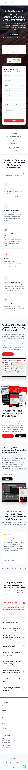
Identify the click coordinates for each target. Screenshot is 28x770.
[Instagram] (14, 762)
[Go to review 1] (3, 568)
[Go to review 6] (15, 568)
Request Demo (8, 436)
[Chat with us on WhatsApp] (24, 766)
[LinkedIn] (6, 762)
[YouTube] (17, 762)
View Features (8, 354)
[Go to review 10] (25, 568)
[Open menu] (25, 2)
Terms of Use (5, 755)
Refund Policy (14, 758)
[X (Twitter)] (10, 762)
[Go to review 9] (23, 568)
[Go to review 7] (18, 568)
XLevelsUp (17, 767)
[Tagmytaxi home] (7, 3)
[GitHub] (21, 762)
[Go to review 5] (13, 568)
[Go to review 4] (10, 568)
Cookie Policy (22, 755)
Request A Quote (13, 120)
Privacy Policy (14, 755)
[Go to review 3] (8, 568)
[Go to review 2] (5, 568)
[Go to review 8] (20, 568)
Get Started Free (8, 474)
